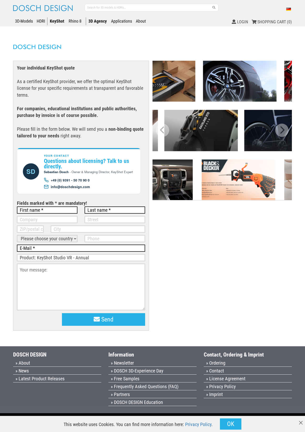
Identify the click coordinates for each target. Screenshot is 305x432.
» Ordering (215, 363)
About (141, 21)
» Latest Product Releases (40, 379)
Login (242, 21)
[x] (301, 420)
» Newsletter (122, 363)
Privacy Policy (198, 424)
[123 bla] (214, 7)
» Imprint (214, 394)
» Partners (120, 394)
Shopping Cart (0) (274, 21)
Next (282, 130)
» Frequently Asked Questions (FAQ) (144, 386)
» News (22, 371)
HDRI (41, 21)
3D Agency (97, 21)
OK (230, 423)
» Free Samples (125, 379)
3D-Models (24, 21)
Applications (121, 21)
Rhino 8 (75, 21)
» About (22, 363)
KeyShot (57, 21)
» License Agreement (225, 379)
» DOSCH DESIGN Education (137, 402)
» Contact (215, 371)
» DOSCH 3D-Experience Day (137, 371)
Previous (162, 130)
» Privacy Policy (221, 386)
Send (106, 319)
